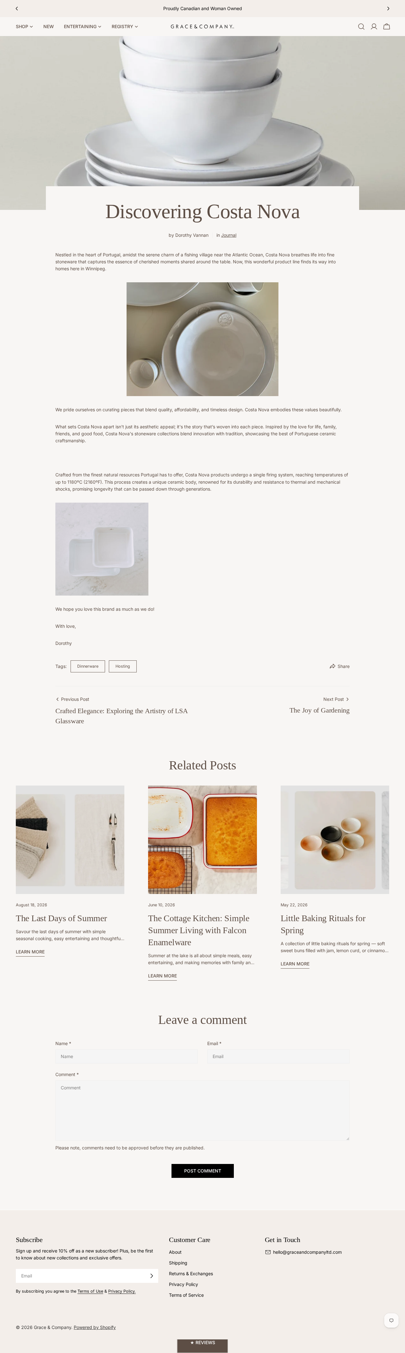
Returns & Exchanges (191, 1273)
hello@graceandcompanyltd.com (307, 1252)
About (175, 1252)
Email (214, 1043)
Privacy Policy (183, 1284)
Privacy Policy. (122, 1291)
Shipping (178, 1262)
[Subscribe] (152, 1276)
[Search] (361, 26)
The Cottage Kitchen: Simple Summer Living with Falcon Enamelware (198, 930)
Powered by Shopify (95, 1327)
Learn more (30, 951)
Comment (67, 1074)
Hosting (122, 666)
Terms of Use (90, 1291)
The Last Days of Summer (61, 918)
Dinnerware (87, 666)
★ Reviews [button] (202, 1342)
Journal (228, 235)
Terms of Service (186, 1295)
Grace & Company (52, 1327)
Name (63, 1043)
